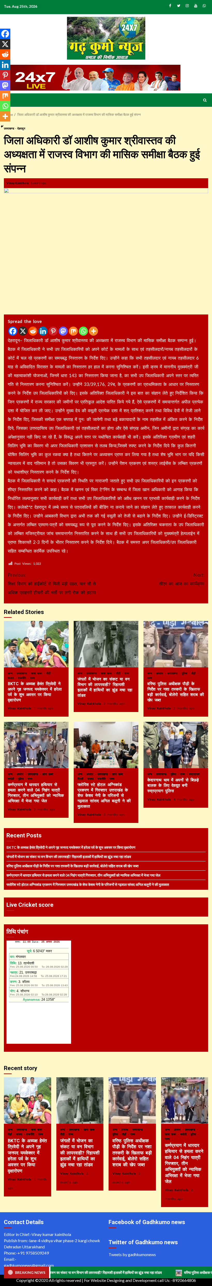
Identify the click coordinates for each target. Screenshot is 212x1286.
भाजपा (11, 677)
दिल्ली (81, 778)
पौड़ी (49, 673)
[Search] (205, 100)
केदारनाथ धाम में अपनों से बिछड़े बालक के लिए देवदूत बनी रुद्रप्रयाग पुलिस (175, 745)
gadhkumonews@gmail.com (29, 1265)
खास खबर (37, 673)
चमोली (12, 778)
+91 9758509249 (33, 1252)
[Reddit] (32, 331)
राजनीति (22, 677)
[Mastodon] (63, 331)
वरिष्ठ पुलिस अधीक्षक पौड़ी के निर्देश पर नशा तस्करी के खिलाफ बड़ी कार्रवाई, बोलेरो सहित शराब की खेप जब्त (175, 644)
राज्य (32, 677)
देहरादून (21, 128)
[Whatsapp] (83, 331)
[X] (22, 331)
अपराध (160, 673)
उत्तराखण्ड (22, 673)
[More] (93, 331)
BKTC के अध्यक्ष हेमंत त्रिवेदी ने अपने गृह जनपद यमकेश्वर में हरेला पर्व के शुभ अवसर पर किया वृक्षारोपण (36, 644)
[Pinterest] (53, 331)
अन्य (11, 673)
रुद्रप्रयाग (194, 774)
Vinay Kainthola (17, 183)
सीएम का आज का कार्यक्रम (181, 579)
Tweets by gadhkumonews (132, 1254)
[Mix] (73, 331)
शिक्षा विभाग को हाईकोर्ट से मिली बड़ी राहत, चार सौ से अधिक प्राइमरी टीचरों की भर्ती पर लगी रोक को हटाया (52, 583)
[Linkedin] (43, 331)
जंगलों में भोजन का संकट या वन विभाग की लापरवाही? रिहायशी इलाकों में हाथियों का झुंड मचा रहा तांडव (106, 644)
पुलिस (185, 673)
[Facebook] (12, 331)
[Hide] (2, 126)
